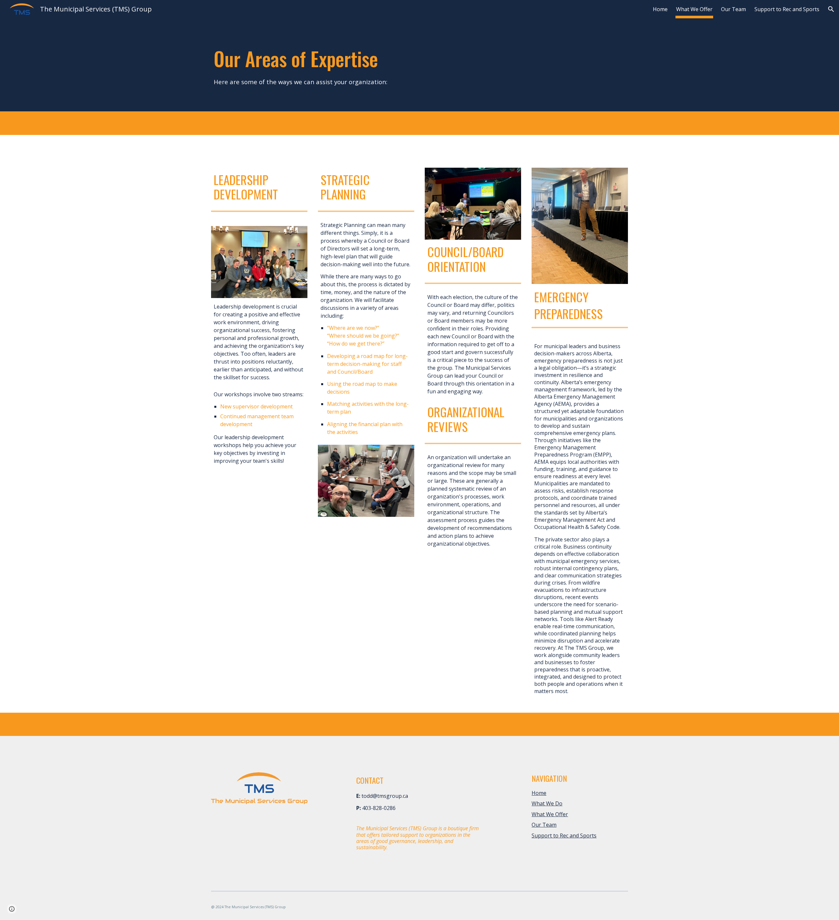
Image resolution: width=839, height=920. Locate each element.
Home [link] (660, 9)
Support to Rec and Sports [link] (786, 9)
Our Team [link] (733, 9)
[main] (330, 66)
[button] (831, 9)
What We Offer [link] (694, 9)
